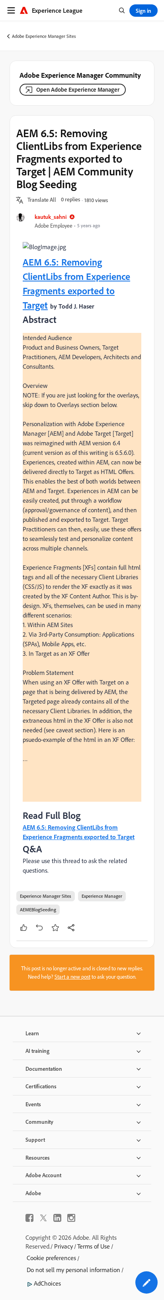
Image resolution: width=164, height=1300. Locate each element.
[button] (41, 200)
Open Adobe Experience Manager (77, 89)
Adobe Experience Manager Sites (44, 36)
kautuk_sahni (50, 216)
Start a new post (72, 976)
